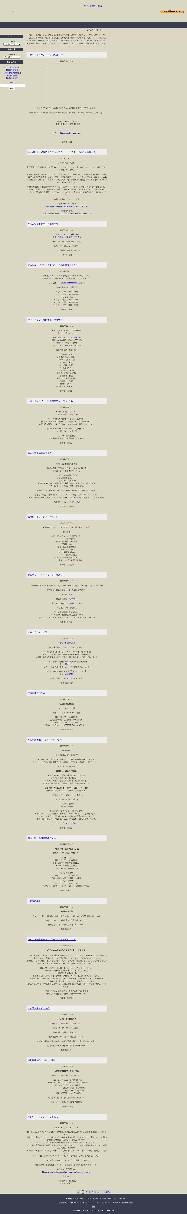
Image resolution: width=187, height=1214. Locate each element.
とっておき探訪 (49, 25)
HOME (87, 6)
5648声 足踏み (12, 75)
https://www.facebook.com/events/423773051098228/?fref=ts (67, 213)
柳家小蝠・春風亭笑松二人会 (42, 838)
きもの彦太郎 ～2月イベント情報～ (46, 740)
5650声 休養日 (12, 70)
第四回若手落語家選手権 (40, 453)
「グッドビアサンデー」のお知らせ (45, 55)
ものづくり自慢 (71, 25)
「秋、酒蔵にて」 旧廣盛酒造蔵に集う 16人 (51, 401)
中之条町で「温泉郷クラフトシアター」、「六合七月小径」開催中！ (62, 152)
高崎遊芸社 (69, 674)
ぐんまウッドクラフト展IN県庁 (43, 224)
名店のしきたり (27, 25)
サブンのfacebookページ (71, 283)
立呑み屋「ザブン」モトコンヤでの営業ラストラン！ (54, 265)
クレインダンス (93, 1203)
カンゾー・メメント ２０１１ (43, 1117)
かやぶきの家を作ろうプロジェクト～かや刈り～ (52, 939)
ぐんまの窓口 (106, 1203)
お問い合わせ (97, 6)
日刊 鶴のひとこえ (172, 11)
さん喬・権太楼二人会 (39, 1008)
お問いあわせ (127, 1203)
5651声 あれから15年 (12, 67)
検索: (12, 82)
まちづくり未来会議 (37, 632)
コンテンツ (12, 42)
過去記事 (12, 54)
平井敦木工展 (34, 901)
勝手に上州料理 (93, 25)
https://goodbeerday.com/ (70, 133)
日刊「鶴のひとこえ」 (77, 1203)
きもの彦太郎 (69, 823)
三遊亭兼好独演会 (36, 693)
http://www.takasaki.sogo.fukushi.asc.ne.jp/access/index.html (66, 1172)
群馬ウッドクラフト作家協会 (69, 237)
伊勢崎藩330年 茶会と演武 (41, 1060)
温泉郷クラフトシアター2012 (42, 517)
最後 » (107, 1192)
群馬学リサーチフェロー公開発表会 (45, 575)
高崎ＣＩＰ (69, 664)
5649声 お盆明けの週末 (12, 73)
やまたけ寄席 (74, 502)
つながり (116, 1203)
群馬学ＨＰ (73, 599)
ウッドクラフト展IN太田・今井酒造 (45, 320)
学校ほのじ (63, 1203)
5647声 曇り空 (12, 78)
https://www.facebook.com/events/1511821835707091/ (66, 206)
